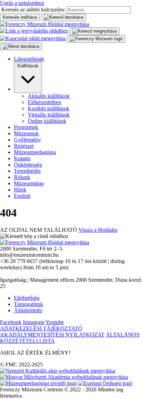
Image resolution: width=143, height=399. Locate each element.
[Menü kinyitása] (96, 39)
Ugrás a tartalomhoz (22, 3)
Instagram (33, 322)
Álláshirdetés (28, 310)
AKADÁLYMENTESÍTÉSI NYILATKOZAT (52, 335)
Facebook (11, 322)
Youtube (54, 322)
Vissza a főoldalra (97, 230)
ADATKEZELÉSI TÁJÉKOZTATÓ (41, 328)
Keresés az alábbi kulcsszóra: (33, 9)
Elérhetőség (27, 298)
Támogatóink (28, 304)
